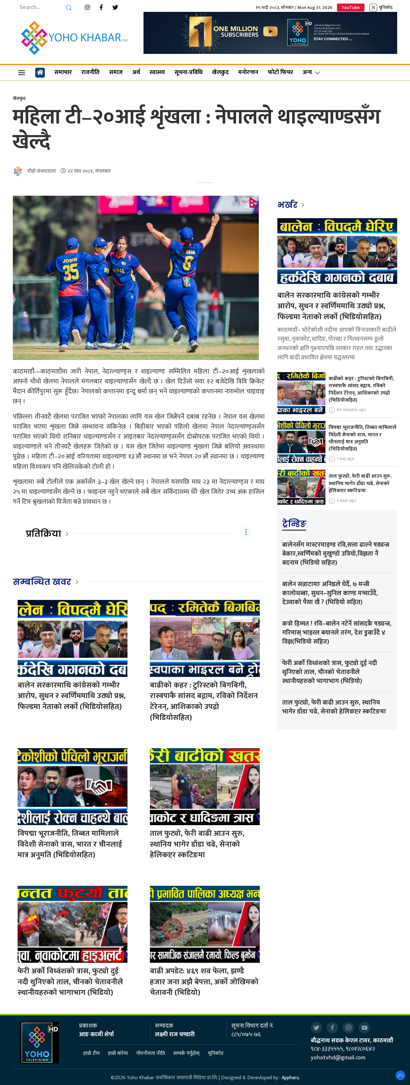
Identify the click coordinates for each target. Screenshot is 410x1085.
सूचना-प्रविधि (188, 72)
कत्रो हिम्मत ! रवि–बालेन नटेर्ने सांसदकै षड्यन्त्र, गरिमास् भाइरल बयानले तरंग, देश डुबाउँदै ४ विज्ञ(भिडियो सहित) (336, 632)
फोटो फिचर (280, 72)
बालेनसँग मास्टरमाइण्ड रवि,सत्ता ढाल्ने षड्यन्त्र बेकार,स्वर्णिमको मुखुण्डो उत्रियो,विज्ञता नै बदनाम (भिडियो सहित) (335, 553)
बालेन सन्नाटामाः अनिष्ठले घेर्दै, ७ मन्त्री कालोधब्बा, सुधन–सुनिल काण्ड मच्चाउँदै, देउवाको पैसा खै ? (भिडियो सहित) (330, 593)
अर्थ (136, 72)
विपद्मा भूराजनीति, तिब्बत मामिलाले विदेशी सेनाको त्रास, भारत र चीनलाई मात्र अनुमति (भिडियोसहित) (70, 844)
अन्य (307, 72)
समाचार (63, 72)
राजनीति (90, 72)
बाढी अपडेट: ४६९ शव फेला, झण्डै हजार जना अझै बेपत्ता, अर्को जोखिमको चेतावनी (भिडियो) (204, 982)
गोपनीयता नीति (150, 1054)
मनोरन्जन (248, 72)
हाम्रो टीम (91, 1054)
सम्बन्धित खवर (42, 582)
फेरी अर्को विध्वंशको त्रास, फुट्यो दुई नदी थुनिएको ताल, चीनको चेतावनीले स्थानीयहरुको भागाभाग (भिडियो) (70, 982)
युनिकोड (385, 7)
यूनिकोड (216, 1054)
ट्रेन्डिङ (294, 524)
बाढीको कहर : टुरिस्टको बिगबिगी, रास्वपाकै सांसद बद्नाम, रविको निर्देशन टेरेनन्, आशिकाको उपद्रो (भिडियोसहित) (204, 701)
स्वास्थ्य (157, 72)
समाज (116, 72)
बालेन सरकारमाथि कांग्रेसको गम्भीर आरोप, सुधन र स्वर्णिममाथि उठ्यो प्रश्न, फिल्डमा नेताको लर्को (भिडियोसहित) (72, 696)
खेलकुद (220, 72)
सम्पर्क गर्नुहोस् (186, 1054)
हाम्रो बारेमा (118, 1054)
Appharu (290, 1077)
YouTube (351, 7)
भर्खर (288, 205)
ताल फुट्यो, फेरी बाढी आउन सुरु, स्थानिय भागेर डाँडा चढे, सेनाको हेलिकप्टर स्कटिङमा (197, 844)
